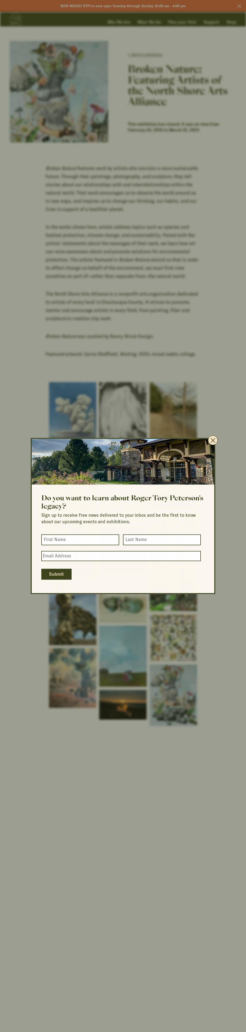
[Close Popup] (213, 440)
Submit (56, 574)
